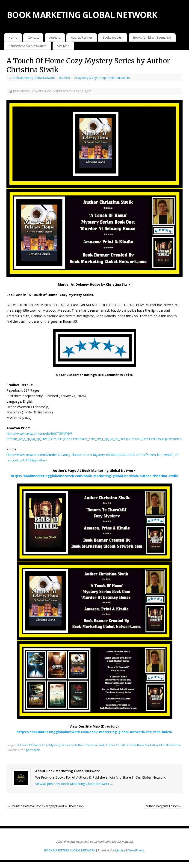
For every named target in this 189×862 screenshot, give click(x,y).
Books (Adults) (113, 37)
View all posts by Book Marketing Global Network (74, 784)
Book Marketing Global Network (33, 78)
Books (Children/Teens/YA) (152, 37)
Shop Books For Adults (114, 78)
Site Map (63, 46)
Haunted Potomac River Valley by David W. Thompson (46, 806)
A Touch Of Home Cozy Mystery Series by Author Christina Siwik (60, 745)
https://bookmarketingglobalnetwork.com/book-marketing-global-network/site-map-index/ (94, 732)
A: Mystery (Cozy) (85, 78)
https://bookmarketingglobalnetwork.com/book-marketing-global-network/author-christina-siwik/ (94, 476)
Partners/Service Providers (28, 46)
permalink (33, 750)
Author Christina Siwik (121, 745)
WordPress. (136, 850)
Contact (33, 37)
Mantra (120, 850)
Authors (54, 37)
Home (13, 37)
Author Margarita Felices (163, 806)
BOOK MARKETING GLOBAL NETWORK (82, 14)
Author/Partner (81, 37)
